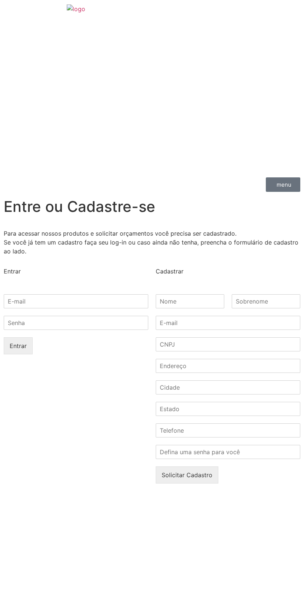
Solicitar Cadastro (187, 475)
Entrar (18, 346)
